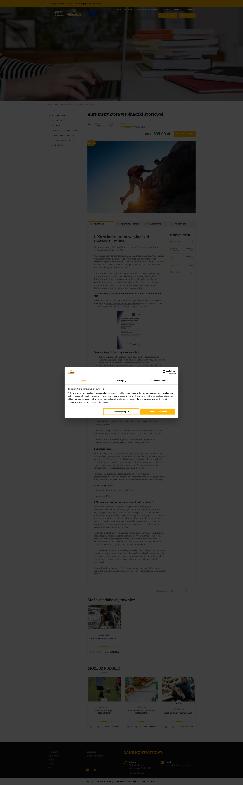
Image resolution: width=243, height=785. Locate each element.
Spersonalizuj (120, 411)
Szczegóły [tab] (121, 380)
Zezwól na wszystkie (158, 411)
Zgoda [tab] (83, 380)
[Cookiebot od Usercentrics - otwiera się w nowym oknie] (165, 372)
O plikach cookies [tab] (159, 380)
